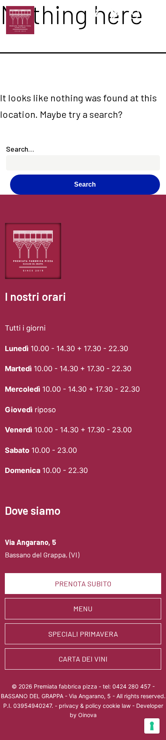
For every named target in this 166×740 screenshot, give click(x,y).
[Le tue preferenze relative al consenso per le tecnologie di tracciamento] (152, 726)
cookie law (117, 705)
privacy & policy (80, 705)
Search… (20, 148)
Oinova (87, 714)
